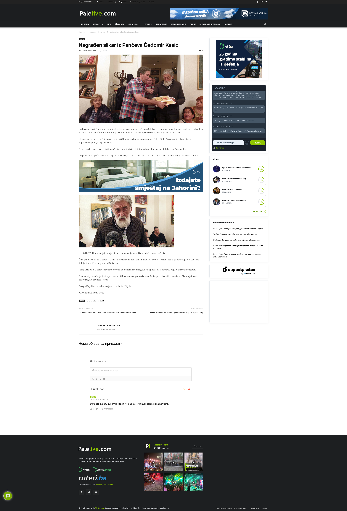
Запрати (197, 446)
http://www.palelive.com (106, 329)
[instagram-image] (153, 462)
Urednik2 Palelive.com (87, 51)
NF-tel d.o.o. (100, 508)
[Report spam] (263, 103)
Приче (193, 24)
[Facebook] (257, 2)
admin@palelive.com (104, 484)
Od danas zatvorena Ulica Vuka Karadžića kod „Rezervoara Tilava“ (108, 312)
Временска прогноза (137, 2)
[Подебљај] (93, 379)
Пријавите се (101, 2)
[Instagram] (262, 2)
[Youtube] (266, 2)
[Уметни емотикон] (247, 142)
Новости (97, 24)
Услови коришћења (224, 508)
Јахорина (133, 24)
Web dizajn (113, 2)
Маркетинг (123, 2)
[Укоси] (97, 379)
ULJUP (102, 301)
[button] (265, 24)
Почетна (85, 24)
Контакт (151, 2)
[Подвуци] (100, 379)
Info (109, 24)
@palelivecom (161, 444)
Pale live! (228, 24)
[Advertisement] (239, 302)
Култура (101, 32)
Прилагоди (220, 148)
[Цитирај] (104, 379)
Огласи (120, 24)
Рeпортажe (161, 24)
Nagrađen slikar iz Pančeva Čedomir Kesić (128, 45)
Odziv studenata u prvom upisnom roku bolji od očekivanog (176, 312)
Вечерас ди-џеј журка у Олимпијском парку (243, 228)
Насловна (82, 32)
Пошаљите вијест (241, 508)
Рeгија (147, 24)
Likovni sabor (92, 301)
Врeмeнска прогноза (210, 24)
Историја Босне (178, 24)
